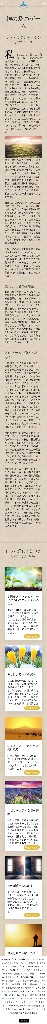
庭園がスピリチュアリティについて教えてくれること (23, 600)
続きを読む (32, 636)
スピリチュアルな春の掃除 (23, 812)
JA (2, 3)
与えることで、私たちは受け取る (23, 748)
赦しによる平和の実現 (21, 674)
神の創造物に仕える (20, 886)
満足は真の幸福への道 (21, 953)
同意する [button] (24, 1021)
